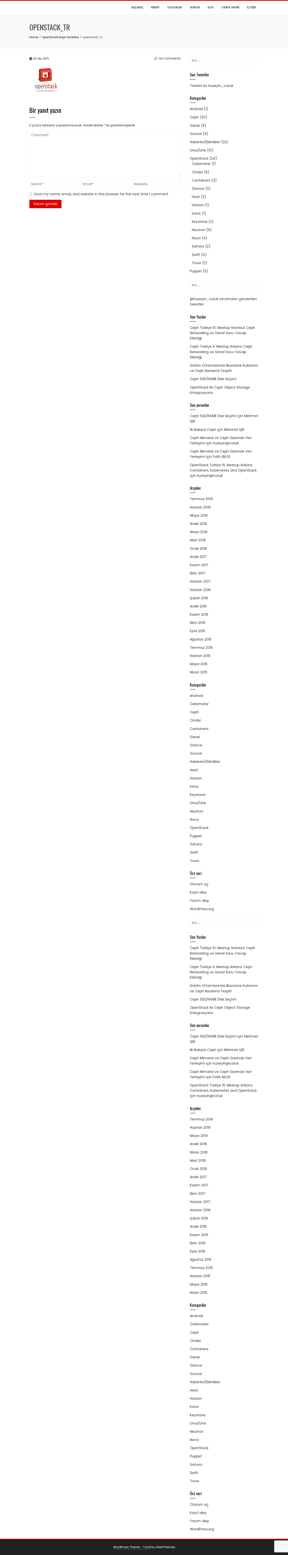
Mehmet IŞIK (234, 429)
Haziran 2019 (200, 507)
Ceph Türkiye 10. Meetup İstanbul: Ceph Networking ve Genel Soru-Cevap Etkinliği (222, 333)
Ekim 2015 (197, 622)
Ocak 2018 (198, 548)
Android (196, 109)
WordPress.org (202, 909)
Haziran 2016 (200, 590)
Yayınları (195, 7)
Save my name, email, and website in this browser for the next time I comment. (101, 194)
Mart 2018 (198, 540)
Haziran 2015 (200, 655)
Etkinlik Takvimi (230, 7)
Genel (195, 125)
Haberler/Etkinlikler (205, 142)
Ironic (196, 213)
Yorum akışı (199, 900)
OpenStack (199, 158)
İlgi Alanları (175, 7)
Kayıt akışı (198, 892)
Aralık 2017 (198, 556)
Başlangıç (137, 7)
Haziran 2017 (200, 581)
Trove (196, 263)
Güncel (196, 133)
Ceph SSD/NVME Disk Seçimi (213, 379)
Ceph (194, 117)
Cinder (197, 172)
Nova (196, 238)
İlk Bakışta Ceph (203, 429)
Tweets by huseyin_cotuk (211, 85)
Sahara (198, 246)
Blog (211, 7)
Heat (196, 196)
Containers (201, 180)
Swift (196, 254)
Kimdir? (155, 7)
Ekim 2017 (197, 573)
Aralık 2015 (198, 606)
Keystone (199, 221)
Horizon (198, 205)
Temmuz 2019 (201, 499)
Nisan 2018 (198, 532)
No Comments (169, 58)
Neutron (198, 230)
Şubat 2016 (199, 598)
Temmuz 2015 (201, 647)
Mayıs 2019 (199, 515)
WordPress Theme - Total (132, 1547)
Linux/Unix (198, 150)
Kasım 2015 (199, 614)
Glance (198, 188)
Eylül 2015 (197, 631)
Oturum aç (199, 884)
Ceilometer (201, 163)
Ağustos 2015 (200, 639)
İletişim (251, 7)
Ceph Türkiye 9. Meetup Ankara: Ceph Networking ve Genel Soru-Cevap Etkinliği (221, 351)
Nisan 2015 (198, 672)
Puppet (196, 271)
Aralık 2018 (198, 523)
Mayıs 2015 (198, 664)
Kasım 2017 (199, 565)
